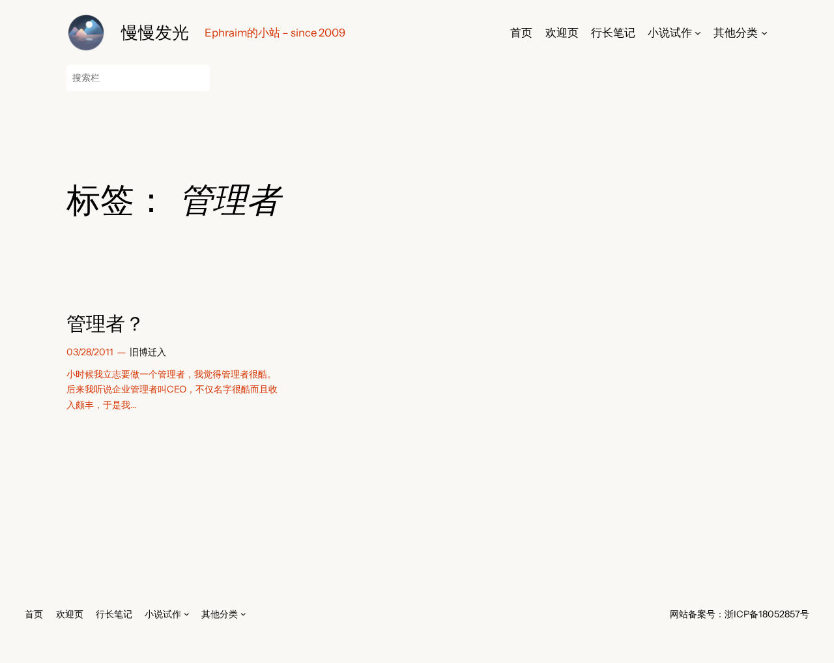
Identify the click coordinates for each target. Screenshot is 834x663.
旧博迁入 (148, 352)
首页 (521, 32)
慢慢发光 (155, 32)
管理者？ (105, 324)
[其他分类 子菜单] (764, 32)
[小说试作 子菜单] (698, 32)
